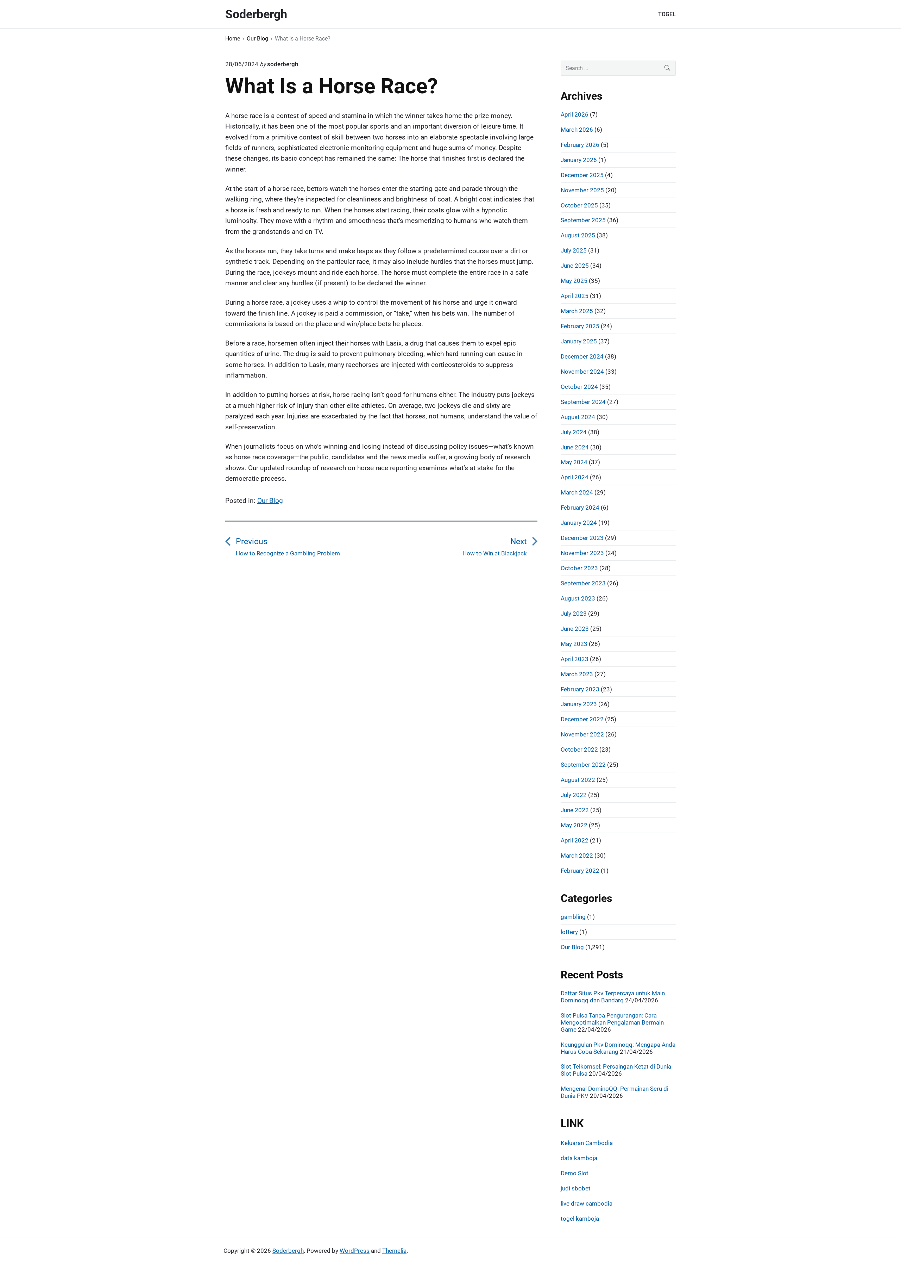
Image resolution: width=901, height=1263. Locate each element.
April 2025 (574, 295)
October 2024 (579, 386)
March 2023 (577, 674)
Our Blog (270, 501)
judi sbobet (576, 1188)
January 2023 (579, 704)
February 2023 (580, 689)
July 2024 (574, 432)
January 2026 (579, 159)
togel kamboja (580, 1218)
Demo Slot (574, 1173)
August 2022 (578, 779)
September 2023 (583, 583)
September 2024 (583, 401)
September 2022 (583, 764)
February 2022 (580, 870)
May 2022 (574, 825)
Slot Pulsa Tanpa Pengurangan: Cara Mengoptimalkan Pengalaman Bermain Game (612, 1022)
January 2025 (579, 341)
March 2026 (577, 129)
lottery (569, 931)
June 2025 (575, 265)
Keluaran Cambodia (587, 1142)
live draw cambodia (586, 1203)
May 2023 (574, 643)
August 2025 (578, 235)
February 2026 (580, 144)
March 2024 (577, 492)
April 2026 (574, 114)
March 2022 (577, 855)
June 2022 (575, 810)
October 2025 (579, 205)
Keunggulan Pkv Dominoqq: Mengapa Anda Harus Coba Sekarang (618, 1048)
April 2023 (574, 658)
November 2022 (582, 734)
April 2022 (574, 840)
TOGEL (667, 14)
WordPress (355, 1250)
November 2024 (582, 371)
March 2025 (577, 311)
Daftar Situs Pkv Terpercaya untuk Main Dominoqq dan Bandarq (613, 997)
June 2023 (575, 628)
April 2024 (574, 477)
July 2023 (574, 613)
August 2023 (578, 598)
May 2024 (574, 462)
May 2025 (574, 280)
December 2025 (582, 175)
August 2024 (578, 417)
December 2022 (582, 719)
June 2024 (575, 447)
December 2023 (582, 537)
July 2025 (574, 250)
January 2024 (579, 522)
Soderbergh (288, 1250)
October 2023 (579, 568)
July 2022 (574, 794)
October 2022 (579, 749)
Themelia (394, 1250)
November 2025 (582, 190)
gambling (573, 916)
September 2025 (583, 220)
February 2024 (580, 507)
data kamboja (579, 1158)
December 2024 (582, 356)
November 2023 (582, 552)
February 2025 (580, 326)
